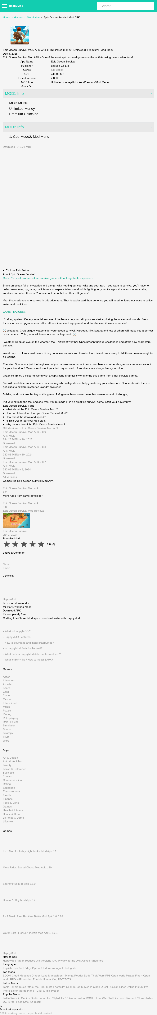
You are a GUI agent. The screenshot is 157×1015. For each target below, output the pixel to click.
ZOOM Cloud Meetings (17, 975)
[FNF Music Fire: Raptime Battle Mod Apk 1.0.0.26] (8, 912)
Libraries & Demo (13, 817)
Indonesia (49, 968)
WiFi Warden (24, 979)
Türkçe (27, 968)
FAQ (54, 960)
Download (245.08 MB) (17, 146)
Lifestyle (8, 821)
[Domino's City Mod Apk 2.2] (8, 896)
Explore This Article (17, 270)
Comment (8, 575)
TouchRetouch (128, 997)
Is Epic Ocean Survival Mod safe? (26, 420)
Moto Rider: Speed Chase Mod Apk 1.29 (27, 867)
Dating (7, 783)
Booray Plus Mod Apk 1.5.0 (19, 883)
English (7, 968)
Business (8, 772)
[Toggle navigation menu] (5, 6)
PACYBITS (64, 979)
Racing (7, 714)
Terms (71, 960)
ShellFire (113, 997)
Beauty (7, 765)
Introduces (28, 960)
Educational (10, 703)
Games (18, 17)
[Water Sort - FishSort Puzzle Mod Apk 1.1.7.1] (8, 928)
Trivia (6, 736)
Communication (12, 780)
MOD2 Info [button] (14, 127)
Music (6, 706)
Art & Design (10, 757)
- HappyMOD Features (16, 636)
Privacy (62, 960)
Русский (37, 968)
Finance (8, 799)
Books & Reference (14, 768)
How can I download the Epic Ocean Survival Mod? (37, 413)
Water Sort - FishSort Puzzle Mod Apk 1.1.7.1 (30, 932)
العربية (59, 968)
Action (6, 676)
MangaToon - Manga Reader (65, 975)
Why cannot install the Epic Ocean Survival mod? (35, 424)
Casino (7, 695)
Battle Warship (11, 997)
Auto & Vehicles (12, 761)
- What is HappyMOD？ (17, 631)
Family (7, 795)
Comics (7, 776)
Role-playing (10, 718)
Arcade (7, 684)
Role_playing (11, 721)
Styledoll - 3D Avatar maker (68, 997)
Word (6, 740)
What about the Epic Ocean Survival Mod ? (32, 409)
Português (70, 968)
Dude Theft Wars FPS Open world (104, 975)
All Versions (10, 476)
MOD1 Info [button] (14, 93)
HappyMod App (12, 960)
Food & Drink (11, 802)
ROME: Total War (96, 997)
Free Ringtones (93, 960)
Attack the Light (36, 986)
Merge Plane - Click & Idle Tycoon (39, 990)
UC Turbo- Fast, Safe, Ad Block (22, 1001)
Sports (7, 729)
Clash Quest (100, 986)
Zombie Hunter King (45, 979)
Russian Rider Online (121, 986)
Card (6, 691)
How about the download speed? (26, 416)
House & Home (12, 814)
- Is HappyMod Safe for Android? (23, 648)
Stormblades (145, 997)
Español (17, 968)
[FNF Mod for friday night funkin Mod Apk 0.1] (8, 847)
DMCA (79, 960)
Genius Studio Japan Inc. (36, 997)
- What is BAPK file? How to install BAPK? (28, 659)
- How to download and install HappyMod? (28, 642)
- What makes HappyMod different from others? (32, 654)
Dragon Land (39, 975)
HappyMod (16, 5)
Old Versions (43, 960)
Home (6, 17)
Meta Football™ (55, 986)
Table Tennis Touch (14, 986)
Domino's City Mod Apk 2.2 (19, 900)
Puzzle (7, 710)
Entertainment (11, 791)
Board (6, 688)
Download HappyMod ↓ (12, 1009)
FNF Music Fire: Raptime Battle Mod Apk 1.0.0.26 (33, 916)
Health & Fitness (13, 810)
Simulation (33, 17)
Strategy (8, 733)
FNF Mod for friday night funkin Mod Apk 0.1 (29, 851)
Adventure (9, 680)
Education (9, 787)
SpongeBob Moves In (79, 986)
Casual (7, 699)
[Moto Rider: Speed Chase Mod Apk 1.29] (8, 863)
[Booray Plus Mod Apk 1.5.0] (8, 880)
